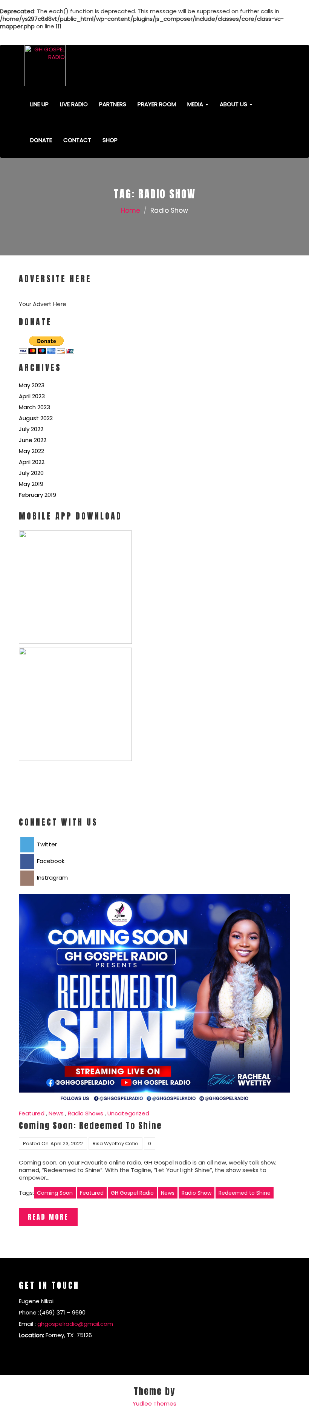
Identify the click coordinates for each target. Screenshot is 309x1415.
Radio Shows (85, 1113)
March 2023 (34, 407)
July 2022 (31, 429)
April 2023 (32, 396)
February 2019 (37, 495)
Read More (48, 1217)
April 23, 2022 (66, 1143)
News (56, 1113)
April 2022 (31, 462)
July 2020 (31, 473)
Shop (110, 140)
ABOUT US (234, 104)
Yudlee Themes (154, 1403)
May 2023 (31, 385)
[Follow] (239, 34)
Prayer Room (157, 104)
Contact (77, 140)
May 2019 (31, 484)
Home (130, 210)
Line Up (39, 104)
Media (196, 104)
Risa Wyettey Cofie (115, 1143)
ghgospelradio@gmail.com (75, 1324)
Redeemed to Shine (245, 1193)
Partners (112, 104)
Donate (41, 140)
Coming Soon (55, 1193)
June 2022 (32, 440)
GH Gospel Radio (132, 1193)
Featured (31, 1113)
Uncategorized (128, 1113)
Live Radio (74, 104)
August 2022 (36, 418)
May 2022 (31, 451)
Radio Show (196, 1193)
